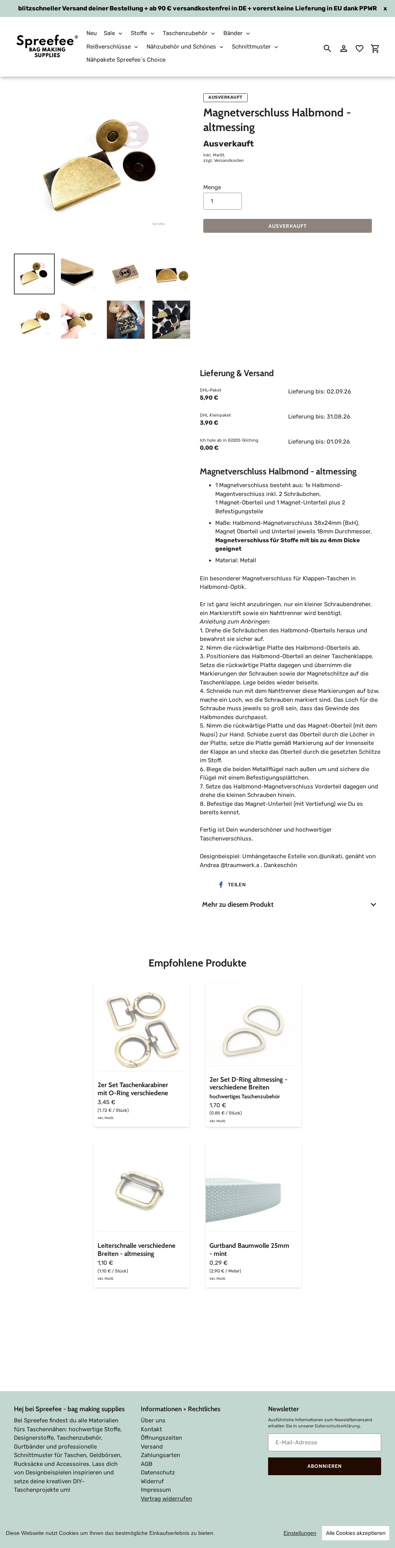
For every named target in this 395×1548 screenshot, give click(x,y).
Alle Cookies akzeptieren (355, 1533)
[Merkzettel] (359, 48)
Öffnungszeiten (161, 1437)
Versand (152, 1446)
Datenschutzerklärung (337, 1426)
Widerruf (152, 1481)
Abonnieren (324, 1466)
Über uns (153, 1420)
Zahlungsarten (160, 1455)
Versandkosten (229, 160)
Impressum (156, 1489)
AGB (146, 1464)
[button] (230, 885)
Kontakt (151, 1429)
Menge (212, 187)
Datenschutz (158, 1472)
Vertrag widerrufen (166, 1498)
